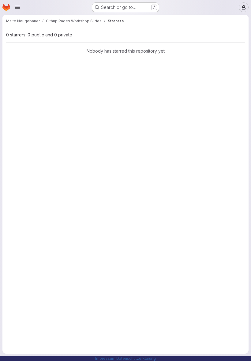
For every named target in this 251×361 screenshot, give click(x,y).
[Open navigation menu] (17, 7)
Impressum (105, 358)
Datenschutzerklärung (136, 358)
